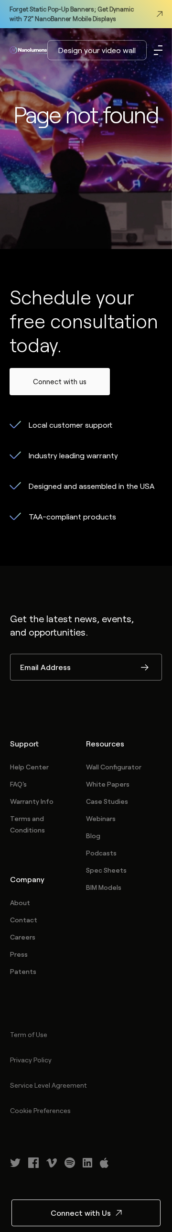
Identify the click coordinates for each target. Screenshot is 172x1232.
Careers (22, 937)
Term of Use (28, 1034)
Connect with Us (81, 1212)
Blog (93, 836)
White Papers (107, 784)
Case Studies (107, 801)
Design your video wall (97, 49)
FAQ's (18, 784)
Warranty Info (32, 801)
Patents (23, 971)
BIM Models (103, 887)
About (20, 902)
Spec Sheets (106, 870)
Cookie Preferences (40, 1110)
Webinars (101, 818)
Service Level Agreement (48, 1085)
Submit (145, 668)
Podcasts (101, 853)
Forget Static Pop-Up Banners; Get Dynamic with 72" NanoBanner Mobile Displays (72, 13)
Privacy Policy (31, 1060)
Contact (23, 920)
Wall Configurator (113, 767)
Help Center (29, 767)
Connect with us (59, 381)
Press (19, 954)
